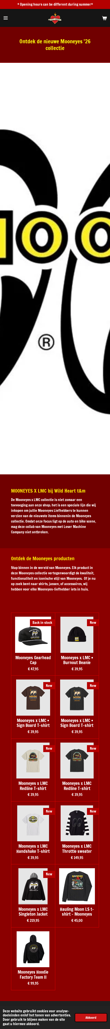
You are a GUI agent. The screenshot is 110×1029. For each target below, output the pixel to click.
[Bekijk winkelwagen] (104, 18)
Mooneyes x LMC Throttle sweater (77, 849)
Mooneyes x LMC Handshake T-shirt (33, 849)
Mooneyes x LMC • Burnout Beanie (77, 660)
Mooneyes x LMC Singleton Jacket (33, 912)
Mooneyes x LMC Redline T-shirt (33, 786)
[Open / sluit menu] (5, 18)
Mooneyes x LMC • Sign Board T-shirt (33, 723)
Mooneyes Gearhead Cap (33, 660)
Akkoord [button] (90, 1017)
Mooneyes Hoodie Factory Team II (33, 975)
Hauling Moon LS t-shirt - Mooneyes (77, 912)
